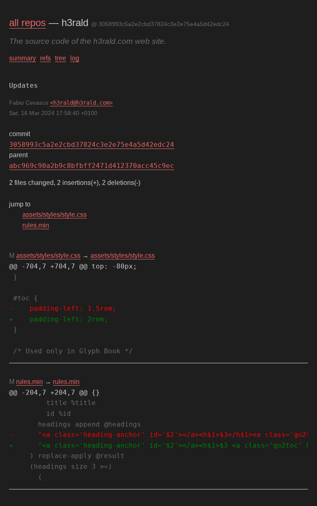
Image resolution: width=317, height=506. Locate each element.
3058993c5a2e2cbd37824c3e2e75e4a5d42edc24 (91, 145)
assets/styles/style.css (54, 214)
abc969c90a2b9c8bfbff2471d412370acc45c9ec (91, 166)
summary (22, 58)
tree (60, 58)
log (74, 58)
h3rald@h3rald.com (81, 102)
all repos (27, 22)
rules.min (35, 225)
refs (45, 58)
